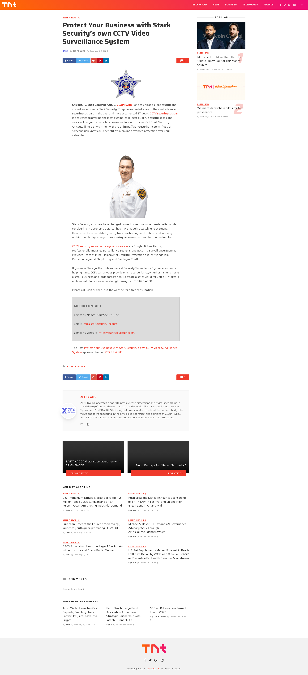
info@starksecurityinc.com (100, 324)
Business (231, 4)
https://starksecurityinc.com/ (116, 333)
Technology (250, 4)
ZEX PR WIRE (79, 50)
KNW (67, 510)
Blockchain (200, 4)
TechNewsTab (152, 668)
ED (110, 624)
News (216, 4)
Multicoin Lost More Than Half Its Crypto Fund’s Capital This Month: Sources (219, 61)
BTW (67, 624)
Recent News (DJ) (71, 18)
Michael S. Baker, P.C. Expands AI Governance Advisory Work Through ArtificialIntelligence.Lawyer (157, 528)
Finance (269, 4)
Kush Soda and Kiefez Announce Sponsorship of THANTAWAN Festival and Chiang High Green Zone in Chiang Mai (157, 502)
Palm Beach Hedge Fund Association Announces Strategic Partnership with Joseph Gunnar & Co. (123, 614)
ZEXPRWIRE (125, 105)
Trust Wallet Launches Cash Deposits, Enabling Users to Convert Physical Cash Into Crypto (80, 614)
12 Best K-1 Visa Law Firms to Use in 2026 (168, 610)
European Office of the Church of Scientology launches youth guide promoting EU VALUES (91, 526)
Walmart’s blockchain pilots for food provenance (220, 110)
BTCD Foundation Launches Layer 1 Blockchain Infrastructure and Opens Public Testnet (93, 548)
